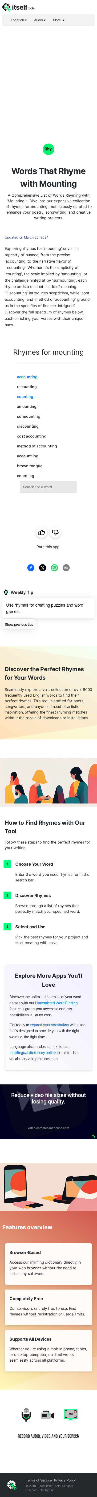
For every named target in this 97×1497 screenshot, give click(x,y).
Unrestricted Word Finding (56, 1003)
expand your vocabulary (49, 1025)
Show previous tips (19, 624)
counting (25, 396)
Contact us (47, 1490)
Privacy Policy (65, 1480)
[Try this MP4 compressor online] (48, 1111)
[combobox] (48, 487)
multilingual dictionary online (32, 1053)
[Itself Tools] (48, 1427)
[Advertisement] (48, 76)
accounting (27, 376)
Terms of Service (39, 1480)
